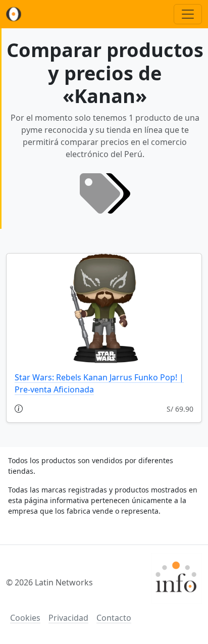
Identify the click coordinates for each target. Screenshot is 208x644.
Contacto (113, 617)
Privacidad (68, 617)
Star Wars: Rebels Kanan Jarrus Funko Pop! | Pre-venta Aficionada (99, 383)
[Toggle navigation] (188, 14)
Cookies (25, 617)
